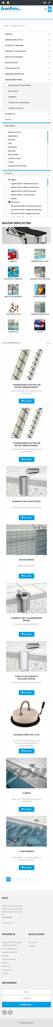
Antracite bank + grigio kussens (25, 213)
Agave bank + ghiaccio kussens (25, 187)
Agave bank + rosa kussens (23, 194)
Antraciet (15, 202)
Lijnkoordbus (26, 851)
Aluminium (13, 136)
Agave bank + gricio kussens (23, 191)
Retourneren (6, 966)
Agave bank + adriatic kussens (24, 183)
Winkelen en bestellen (10, 952)
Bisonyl (11, 139)
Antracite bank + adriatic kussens (26, 206)
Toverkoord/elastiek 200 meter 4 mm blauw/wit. (26, 444)
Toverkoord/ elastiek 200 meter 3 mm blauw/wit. (26, 385)
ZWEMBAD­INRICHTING (14, 40)
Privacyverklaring (8, 949)
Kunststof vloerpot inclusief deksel (26, 677)
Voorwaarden (7, 970)
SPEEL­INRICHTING (12, 68)
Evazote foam (14, 158)
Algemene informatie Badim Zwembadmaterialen (12, 943)
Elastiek (11, 151)
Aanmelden (25, 1004)
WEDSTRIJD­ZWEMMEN (14, 57)
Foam (10, 162)
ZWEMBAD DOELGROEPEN (15, 51)
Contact (5, 973)
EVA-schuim (13, 154)
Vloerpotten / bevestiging (18, 102)
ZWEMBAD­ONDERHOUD (14, 74)
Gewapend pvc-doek (17, 166)
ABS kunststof (14, 132)
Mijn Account (33, 942)
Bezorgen (5, 956)
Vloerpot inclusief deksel (26, 501)
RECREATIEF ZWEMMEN (14, 45)
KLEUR (9, 173)
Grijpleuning (26, 559)
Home (6, 26)
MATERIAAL (10, 126)
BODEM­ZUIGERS (11, 62)
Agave (14, 179)
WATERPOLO (10, 114)
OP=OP (8, 119)
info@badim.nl (9, 923)
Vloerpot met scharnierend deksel (26, 619)
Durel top (12, 147)
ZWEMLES (9, 34)
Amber (14, 198)
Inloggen (32, 946)
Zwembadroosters (15, 108)
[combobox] (48, 343)
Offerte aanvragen (8, 959)
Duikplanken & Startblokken (19, 85)
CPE (10, 143)
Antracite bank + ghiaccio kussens (26, 209)
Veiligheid (12, 97)
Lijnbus (26, 793)
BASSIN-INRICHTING (13, 79)
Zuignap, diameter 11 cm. (26, 734)
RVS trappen (13, 91)
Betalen (4, 963)
